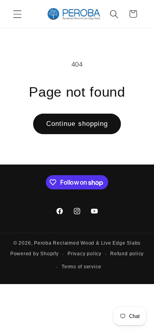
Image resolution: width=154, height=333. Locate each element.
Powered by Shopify (34, 254)
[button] (17, 13)
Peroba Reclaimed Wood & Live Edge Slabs (87, 243)
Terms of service (81, 266)
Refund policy (127, 253)
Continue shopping (77, 123)
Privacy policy (84, 253)
